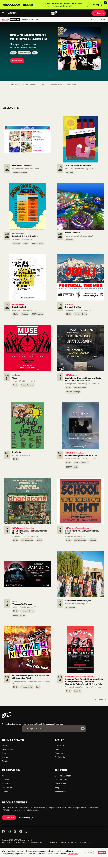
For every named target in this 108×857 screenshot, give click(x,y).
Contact (5, 791)
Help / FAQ (6, 784)
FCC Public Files (66, 842)
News (4, 745)
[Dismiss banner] (105, 2)
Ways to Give (60, 784)
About (4, 776)
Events (5, 761)
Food (4, 753)
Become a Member (63, 776)
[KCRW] (6, 717)
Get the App (94, 5)
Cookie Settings (84, 842)
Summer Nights (24, 53)
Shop (57, 787)
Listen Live (12, 13)
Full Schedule (60, 757)
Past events (71, 85)
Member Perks (61, 791)
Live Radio (59, 745)
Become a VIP (61, 780)
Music (13, 53)
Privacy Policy (20, 842)
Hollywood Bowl (55, 85)
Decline (89, 852)
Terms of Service (35, 842)
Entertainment (8, 749)
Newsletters (7, 787)
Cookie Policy (51, 842)
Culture (5, 757)
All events (15, 85)
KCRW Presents (29, 85)
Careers (5, 780)
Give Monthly (24, 817)
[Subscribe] (83, 728)
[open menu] (4, 13)
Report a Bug (6, 842)
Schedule (101, 19)
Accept (102, 852)
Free (34, 53)
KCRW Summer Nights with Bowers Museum (28, 37)
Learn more (17, 61)
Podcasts (59, 753)
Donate (100, 13)
